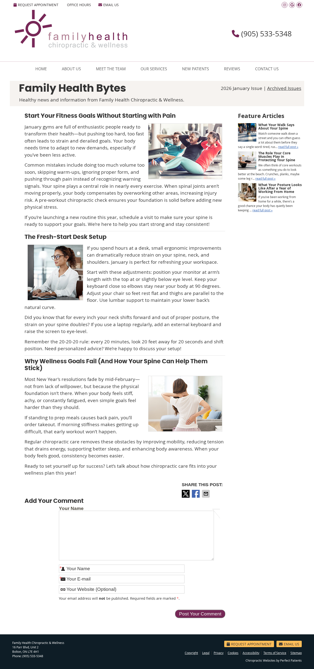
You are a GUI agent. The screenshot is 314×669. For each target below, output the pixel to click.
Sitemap (296, 653)
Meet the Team (111, 69)
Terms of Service (274, 653)
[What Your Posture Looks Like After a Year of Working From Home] (247, 193)
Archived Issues (284, 88)
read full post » (288, 147)
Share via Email (206, 494)
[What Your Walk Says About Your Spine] (247, 133)
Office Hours (79, 4)
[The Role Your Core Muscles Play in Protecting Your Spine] (247, 161)
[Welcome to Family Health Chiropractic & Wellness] (71, 47)
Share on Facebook (196, 494)
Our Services (154, 69)
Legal (205, 653)
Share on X (186, 494)
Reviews (232, 69)
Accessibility (251, 653)
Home (41, 69)
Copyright (191, 653)
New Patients (195, 69)
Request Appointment (38, 4)
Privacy (218, 653)
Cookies (233, 653)
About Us (71, 69)
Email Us (111, 4)
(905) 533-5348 (32, 656)
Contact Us (267, 69)
